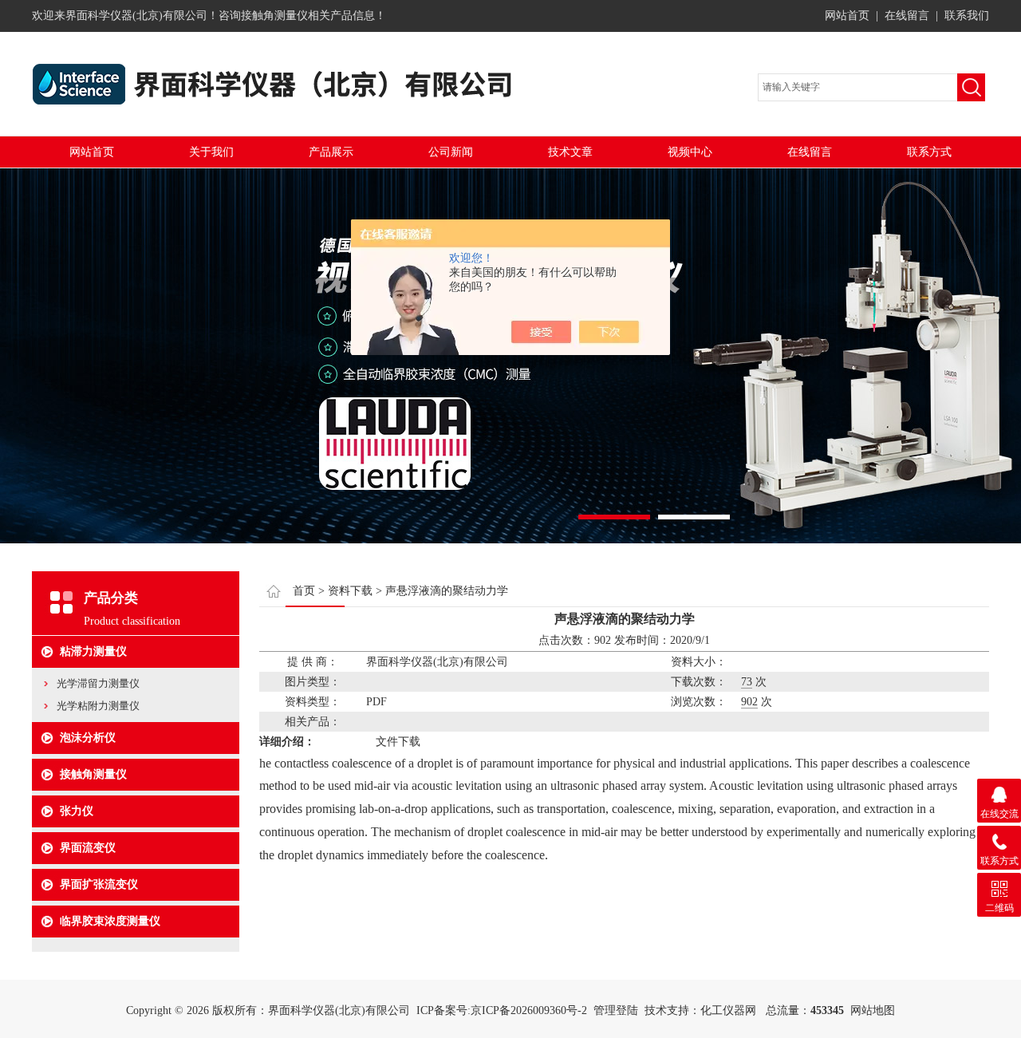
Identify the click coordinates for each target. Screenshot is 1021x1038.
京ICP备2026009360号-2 (529, 1010)
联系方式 (929, 152)
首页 (304, 591)
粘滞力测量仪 (93, 651)
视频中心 (690, 152)
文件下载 (398, 742)
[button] (614, 517)
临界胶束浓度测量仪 (110, 921)
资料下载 (350, 591)
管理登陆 (615, 1010)
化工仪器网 (728, 1010)
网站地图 (872, 1010)
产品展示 (331, 152)
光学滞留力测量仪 (98, 683)
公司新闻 (450, 152)
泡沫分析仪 (88, 738)
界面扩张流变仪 (99, 884)
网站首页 (847, 16)
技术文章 (570, 152)
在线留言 (907, 16)
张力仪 (76, 811)
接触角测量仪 (93, 774)
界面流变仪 (88, 848)
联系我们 (966, 16)
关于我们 (211, 152)
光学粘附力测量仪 (98, 706)
